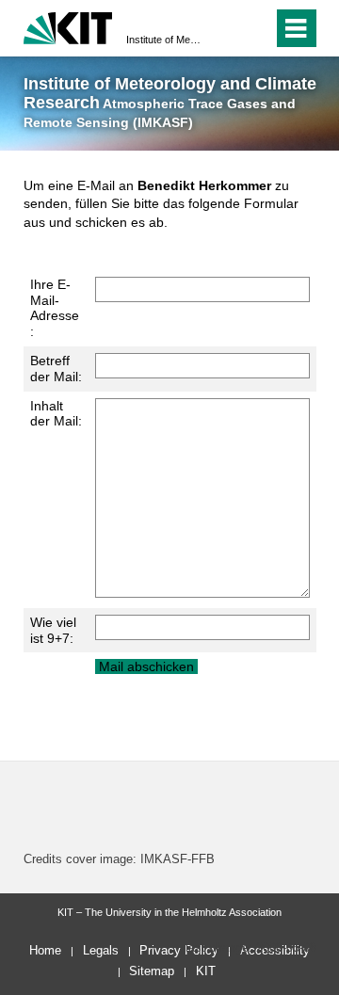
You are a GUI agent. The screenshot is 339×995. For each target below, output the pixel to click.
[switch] (225, 28)
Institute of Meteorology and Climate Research (164, 39)
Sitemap (151, 971)
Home (45, 950)
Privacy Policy (178, 950)
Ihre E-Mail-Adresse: (54, 308)
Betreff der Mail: (56, 368)
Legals (101, 950)
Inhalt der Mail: (56, 413)
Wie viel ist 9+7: (53, 630)
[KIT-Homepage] (68, 26)
